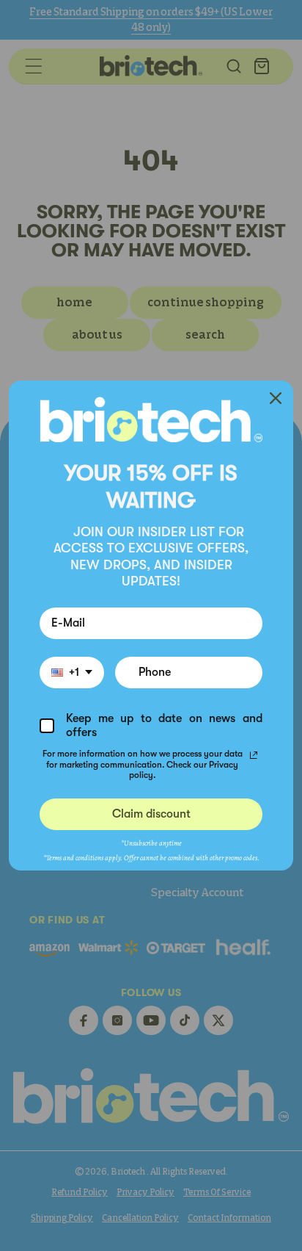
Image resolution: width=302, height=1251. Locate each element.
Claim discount (151, 814)
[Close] (275, 398)
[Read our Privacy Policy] (253, 755)
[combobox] (72, 672)
